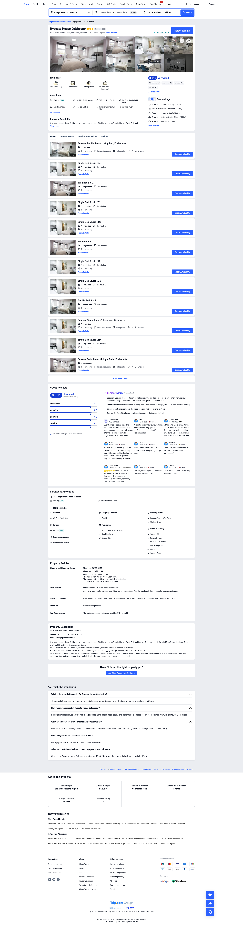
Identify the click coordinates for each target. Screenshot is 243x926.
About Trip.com (85, 864)
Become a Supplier (117, 885)
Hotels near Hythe (167, 844)
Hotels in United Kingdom (127, 769)
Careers (82, 873)
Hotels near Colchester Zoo (113, 838)
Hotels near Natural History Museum (89, 844)
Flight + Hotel (87, 4)
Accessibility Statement (88, 885)
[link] (193, 4)
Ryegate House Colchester (68, 29)
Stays (26, 4)
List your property (117, 877)
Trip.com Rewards (117, 868)
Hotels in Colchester (162, 769)
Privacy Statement (86, 881)
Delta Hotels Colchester (76, 824)
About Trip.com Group (87, 889)
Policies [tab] (104, 136)
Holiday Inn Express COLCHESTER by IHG (64, 829)
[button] (169, 4)
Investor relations (117, 864)
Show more (54, 126)
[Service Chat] (210, 912)
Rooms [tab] (53, 136)
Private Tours (125, 4)
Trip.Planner (155, 4)
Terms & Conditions (86, 877)
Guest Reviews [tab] (67, 136)
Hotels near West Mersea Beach (146, 844)
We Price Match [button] (163, 33)
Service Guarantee (55, 868)
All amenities (55, 113)
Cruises (100, 4)
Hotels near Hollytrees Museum (60, 844)
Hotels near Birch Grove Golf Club (61, 838)
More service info (55, 873)
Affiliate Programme (118, 873)
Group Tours (141, 4)
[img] (78, 54)
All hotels (113, 881)
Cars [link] (54, 4)
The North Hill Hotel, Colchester (172, 824)
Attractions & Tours (68, 4)
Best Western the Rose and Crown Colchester (140, 824)
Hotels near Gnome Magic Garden (118, 844)
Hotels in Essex (146, 769)
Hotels (112, 769)
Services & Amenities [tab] (87, 136)
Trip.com (103, 769)
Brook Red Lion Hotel (56, 824)
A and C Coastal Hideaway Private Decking (103, 824)
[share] (210, 903)
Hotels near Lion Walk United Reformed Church (144, 838)
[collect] (210, 895)
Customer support (55, 864)
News (81, 868)
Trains (45, 4)
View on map (153, 125)
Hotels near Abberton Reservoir (88, 838)
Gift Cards (111, 4)
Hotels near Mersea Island (175, 838)
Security (113, 889)
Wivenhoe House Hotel (91, 829)
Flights (36, 4)
